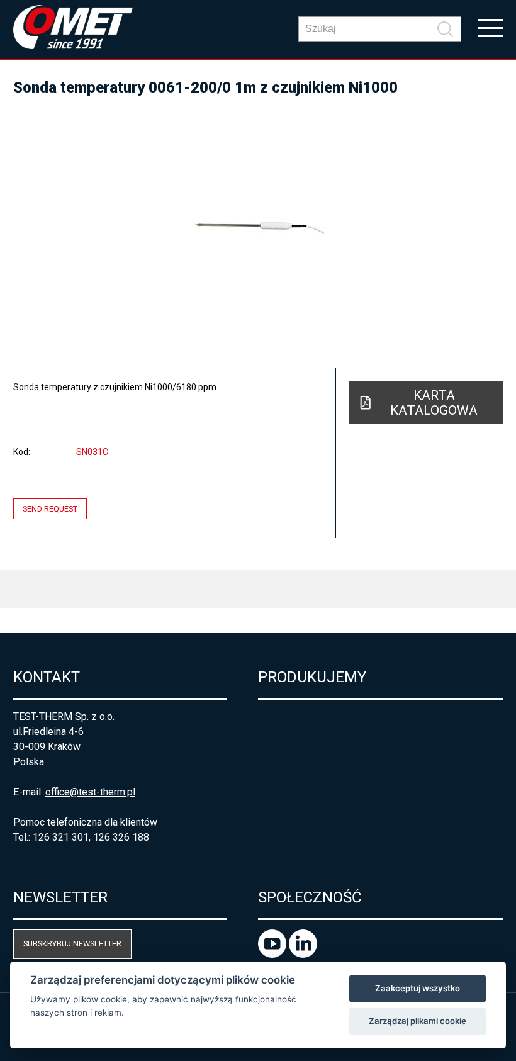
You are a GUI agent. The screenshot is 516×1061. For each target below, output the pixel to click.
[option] (258, 226)
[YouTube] (273, 954)
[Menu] (490, 27)
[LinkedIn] (303, 954)
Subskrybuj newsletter (72, 943)
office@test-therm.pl (90, 792)
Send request (50, 509)
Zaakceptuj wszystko (417, 988)
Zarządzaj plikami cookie (417, 1021)
